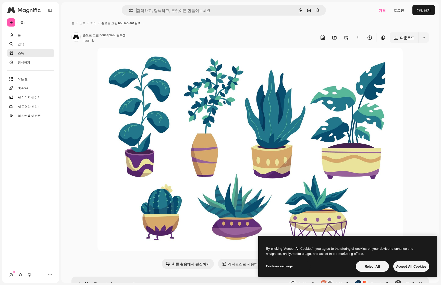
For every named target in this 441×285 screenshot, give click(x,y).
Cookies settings (279, 266)
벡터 (93, 23)
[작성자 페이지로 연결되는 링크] (76, 37)
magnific (88, 40)
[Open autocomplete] (129, 10)
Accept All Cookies (411, 266)
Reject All (372, 266)
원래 (127, 57)
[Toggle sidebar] (50, 10)
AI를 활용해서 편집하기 (191, 263)
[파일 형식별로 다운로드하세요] (424, 37)
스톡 (82, 23)
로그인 (399, 10)
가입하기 (423, 10)
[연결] (11, 275)
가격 (382, 10)
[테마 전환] (30, 275)
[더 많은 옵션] (358, 37)
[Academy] (20, 275)
